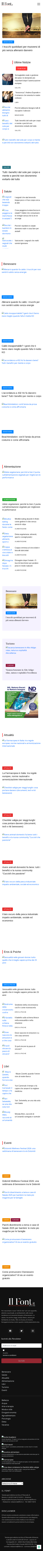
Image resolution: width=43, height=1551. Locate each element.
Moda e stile (7, 1409)
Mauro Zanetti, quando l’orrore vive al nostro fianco (27, 1075)
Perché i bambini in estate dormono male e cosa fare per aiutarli (27, 228)
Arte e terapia (8, 1406)
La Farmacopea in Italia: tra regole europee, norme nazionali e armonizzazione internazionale (19, 776)
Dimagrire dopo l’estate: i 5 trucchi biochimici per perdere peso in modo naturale (26, 563)
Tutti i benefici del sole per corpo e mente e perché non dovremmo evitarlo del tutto (28, 123)
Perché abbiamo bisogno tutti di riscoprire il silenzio (27, 109)
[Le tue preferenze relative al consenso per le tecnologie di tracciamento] (39, 1547)
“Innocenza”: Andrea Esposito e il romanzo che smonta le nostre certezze (27, 95)
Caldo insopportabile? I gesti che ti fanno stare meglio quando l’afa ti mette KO (21, 349)
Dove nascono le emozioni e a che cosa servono (27, 1034)
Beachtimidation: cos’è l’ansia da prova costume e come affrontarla (21, 438)
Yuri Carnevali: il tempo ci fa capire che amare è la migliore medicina (27, 1088)
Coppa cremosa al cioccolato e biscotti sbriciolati (27, 549)
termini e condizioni (9, 1355)
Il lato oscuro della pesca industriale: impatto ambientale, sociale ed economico (20, 917)
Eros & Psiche (9, 985)
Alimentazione (9, 499)
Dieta (4, 1422)
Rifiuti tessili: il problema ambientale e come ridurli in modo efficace (20, 1447)
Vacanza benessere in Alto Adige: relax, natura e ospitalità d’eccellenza (21, 671)
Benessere (8, 42)
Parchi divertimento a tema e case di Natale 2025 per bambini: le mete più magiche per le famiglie (20, 1228)
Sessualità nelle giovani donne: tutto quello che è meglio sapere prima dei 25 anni (20, 992)
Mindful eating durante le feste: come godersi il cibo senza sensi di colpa (27, 521)
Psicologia (6, 1419)
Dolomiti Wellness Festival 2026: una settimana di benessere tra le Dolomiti (21, 1182)
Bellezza (5, 1400)
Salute (18, 88)
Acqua (4, 1403)
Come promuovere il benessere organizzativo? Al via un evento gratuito (18, 1275)
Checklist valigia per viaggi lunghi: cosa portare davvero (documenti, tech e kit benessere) (19, 823)
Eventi (6, 1176)
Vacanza (5, 1425)
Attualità (7, 768)
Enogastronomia (9, 1412)
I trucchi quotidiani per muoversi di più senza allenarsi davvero (21, 48)
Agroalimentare (8, 1415)
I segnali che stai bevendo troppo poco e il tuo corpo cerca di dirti (27, 200)
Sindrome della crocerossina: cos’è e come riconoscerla (26, 1006)
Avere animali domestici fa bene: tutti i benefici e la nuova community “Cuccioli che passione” (21, 870)
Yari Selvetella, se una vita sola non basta (27, 1102)
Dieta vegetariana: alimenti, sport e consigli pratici (26, 535)
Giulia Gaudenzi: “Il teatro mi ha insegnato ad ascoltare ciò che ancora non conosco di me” (20, 1440)
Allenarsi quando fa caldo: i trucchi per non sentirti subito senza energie (21, 303)
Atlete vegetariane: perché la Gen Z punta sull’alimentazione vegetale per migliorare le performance (21, 507)
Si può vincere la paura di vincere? (25, 1047)
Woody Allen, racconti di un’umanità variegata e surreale (27, 1115)
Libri (17, 102)
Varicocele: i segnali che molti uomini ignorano (27, 242)
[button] (38, 4)
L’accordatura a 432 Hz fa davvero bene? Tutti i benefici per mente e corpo (21, 394)
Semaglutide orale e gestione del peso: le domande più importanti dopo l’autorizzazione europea (27, 79)
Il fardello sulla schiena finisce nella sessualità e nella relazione (27, 1020)
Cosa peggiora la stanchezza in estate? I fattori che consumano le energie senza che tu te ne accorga (27, 214)
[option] (21, 609)
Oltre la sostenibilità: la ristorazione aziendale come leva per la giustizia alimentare (20, 1455)
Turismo (10, 665)
